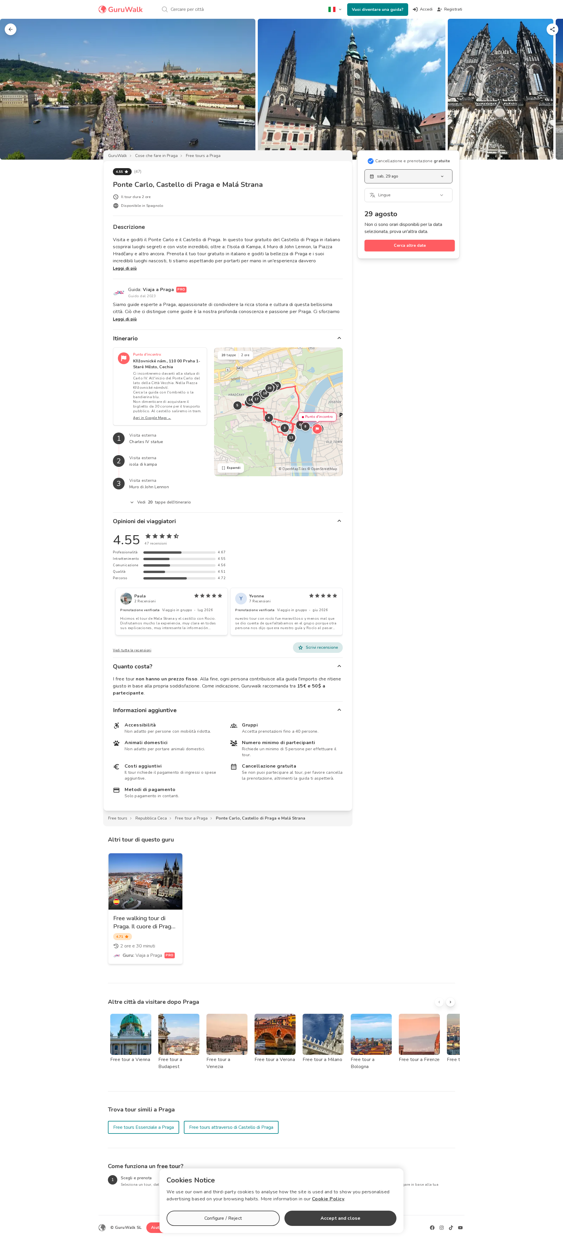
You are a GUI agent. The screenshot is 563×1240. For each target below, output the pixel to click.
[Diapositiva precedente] (14, 89)
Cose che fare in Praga (156, 155)
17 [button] (256, 399)
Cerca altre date (410, 245)
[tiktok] (451, 1228)
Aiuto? (157, 1227)
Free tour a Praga (191, 818)
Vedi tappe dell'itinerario (164, 502)
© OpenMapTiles (292, 469)
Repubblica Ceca (151, 818)
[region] (278, 411)
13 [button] (291, 437)
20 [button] (269, 388)
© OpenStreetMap (322, 469)
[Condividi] (552, 29)
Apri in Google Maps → (152, 418)
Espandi (234, 468)
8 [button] (305, 426)
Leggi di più (125, 268)
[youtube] (460, 1228)
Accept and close (340, 1218)
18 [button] (265, 393)
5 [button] (237, 405)
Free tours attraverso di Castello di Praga (231, 1127)
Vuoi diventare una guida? (377, 9)
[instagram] (441, 1228)
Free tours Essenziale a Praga (143, 1127)
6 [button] (300, 425)
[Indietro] (10, 29)
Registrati (453, 9)
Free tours (117, 818)
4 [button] (269, 417)
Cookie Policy (328, 1199)
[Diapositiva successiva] (549, 89)
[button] (317, 429)
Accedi (426, 9)
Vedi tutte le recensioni (132, 650)
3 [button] (285, 428)
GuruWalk (117, 155)
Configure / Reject (223, 1218)
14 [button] (250, 400)
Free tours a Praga (203, 155)
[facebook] (432, 1228)
